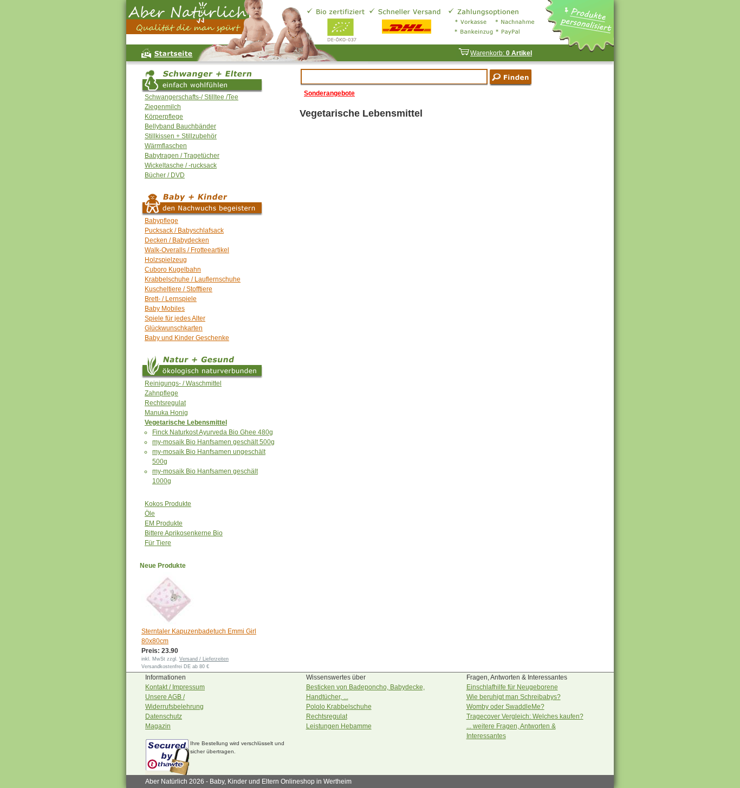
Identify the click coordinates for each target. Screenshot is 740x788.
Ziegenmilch (163, 107)
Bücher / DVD (165, 175)
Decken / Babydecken (177, 240)
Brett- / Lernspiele (171, 299)
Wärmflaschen (166, 146)
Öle (150, 513)
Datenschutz (163, 716)
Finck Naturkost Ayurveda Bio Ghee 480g (212, 432)
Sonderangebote (329, 93)
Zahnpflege (161, 393)
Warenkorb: (501, 53)
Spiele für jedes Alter (175, 318)
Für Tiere (158, 543)
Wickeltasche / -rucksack (181, 165)
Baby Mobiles (165, 308)
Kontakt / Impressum (175, 687)
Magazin (158, 726)
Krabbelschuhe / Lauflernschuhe (193, 279)
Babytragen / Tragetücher (182, 155)
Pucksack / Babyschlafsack (184, 230)
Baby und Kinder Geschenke (187, 338)
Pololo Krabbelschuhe (339, 706)
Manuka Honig (166, 413)
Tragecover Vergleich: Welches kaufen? (524, 716)
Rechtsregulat (165, 403)
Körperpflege (164, 116)
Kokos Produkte (168, 504)
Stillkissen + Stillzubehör (181, 136)
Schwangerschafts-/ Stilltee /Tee (191, 97)
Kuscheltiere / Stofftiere (178, 289)
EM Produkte (164, 523)
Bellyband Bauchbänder (180, 126)
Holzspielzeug (166, 260)
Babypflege (161, 221)
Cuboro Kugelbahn (173, 269)
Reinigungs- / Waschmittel (183, 383)
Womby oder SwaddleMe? (505, 706)
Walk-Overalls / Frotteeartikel (187, 250)
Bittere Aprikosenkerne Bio (184, 533)
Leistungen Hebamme (339, 726)
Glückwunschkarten (174, 328)
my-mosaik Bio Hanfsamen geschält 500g (213, 442)
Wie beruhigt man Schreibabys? (513, 697)
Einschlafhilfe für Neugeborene (512, 687)
